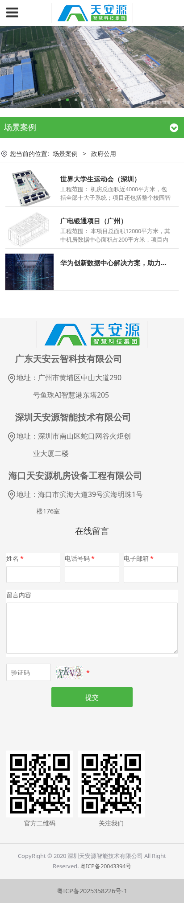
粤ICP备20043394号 (105, 866)
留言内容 (18, 595)
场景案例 (65, 153)
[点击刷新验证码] (69, 672)
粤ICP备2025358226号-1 (92, 891)
